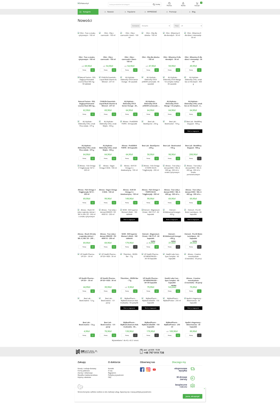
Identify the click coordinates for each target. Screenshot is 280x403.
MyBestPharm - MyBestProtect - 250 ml (172, 324)
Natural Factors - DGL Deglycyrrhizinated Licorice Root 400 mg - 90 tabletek (86, 103)
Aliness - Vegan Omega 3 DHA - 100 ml (108, 191)
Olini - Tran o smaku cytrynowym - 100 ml (87, 58)
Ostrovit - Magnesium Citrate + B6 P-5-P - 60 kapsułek (150, 236)
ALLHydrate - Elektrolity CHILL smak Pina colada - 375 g (87, 147)
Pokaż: (177, 26)
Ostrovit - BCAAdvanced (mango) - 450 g (172, 236)
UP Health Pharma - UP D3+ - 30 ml (86, 279)
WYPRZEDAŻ (152, 12)
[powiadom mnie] (199, 158)
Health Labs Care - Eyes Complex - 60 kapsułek (172, 280)
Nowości (110, 12)
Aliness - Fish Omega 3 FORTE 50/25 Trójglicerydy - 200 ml (151, 192)
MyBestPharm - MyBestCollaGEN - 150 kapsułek (150, 324)
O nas (110, 371)
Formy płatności (84, 371)
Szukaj (157, 4)
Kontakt (111, 368)
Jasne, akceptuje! (193, 396)
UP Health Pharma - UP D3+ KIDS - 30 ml (108, 279)
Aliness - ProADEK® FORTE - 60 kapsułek (129, 146)
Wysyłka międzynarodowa (87, 375)
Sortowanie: (135, 26)
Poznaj (84, 70)
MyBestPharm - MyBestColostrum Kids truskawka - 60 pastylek (129, 324)
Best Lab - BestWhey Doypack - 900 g (193, 146)
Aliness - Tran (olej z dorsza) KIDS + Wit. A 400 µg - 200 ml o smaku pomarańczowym (193, 192)
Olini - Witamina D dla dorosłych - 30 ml (172, 58)
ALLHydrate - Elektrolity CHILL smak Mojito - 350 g (108, 147)
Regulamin (112, 373)
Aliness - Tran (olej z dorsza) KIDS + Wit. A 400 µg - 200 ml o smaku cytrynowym (172, 192)
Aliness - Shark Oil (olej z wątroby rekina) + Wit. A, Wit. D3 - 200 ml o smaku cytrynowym (87, 236)
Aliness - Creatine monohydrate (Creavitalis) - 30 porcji (193, 280)
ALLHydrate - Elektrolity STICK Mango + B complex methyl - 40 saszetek (172, 103)
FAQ (109, 377)
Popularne (131, 12)
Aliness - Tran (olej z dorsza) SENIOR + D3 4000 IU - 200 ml (108, 236)
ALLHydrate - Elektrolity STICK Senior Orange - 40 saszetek (129, 103)
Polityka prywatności (116, 375)
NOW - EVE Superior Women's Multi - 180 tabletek (129, 236)
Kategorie (87, 12)
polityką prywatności (143, 392)
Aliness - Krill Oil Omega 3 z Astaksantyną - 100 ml (129, 192)
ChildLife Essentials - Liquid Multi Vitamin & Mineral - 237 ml (108, 103)
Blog (193, 12)
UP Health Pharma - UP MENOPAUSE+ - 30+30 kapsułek (150, 280)
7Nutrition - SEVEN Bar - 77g (129, 279)
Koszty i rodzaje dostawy (87, 368)
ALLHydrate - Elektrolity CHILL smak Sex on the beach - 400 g (193, 103)
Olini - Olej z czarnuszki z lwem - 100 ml (129, 59)
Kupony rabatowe (84, 377)
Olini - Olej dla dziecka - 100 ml (150, 58)
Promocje (172, 12)
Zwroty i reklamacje (85, 373)
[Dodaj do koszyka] (92, 70)
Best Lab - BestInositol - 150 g (172, 146)
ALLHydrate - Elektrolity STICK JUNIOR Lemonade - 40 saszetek (151, 103)
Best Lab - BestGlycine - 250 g (150, 146)
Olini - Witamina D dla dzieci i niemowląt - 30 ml (193, 59)
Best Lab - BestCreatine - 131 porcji (108, 324)
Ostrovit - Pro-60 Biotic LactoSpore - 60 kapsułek (193, 236)
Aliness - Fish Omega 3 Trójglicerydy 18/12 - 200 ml (87, 192)
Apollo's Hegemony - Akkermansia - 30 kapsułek (193, 324)
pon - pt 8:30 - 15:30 (152, 350)
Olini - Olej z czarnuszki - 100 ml (108, 58)
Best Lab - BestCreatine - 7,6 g (86, 323)
